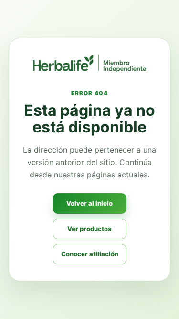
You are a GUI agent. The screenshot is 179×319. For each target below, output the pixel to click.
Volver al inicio (89, 203)
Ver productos (89, 228)
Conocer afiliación (89, 254)
